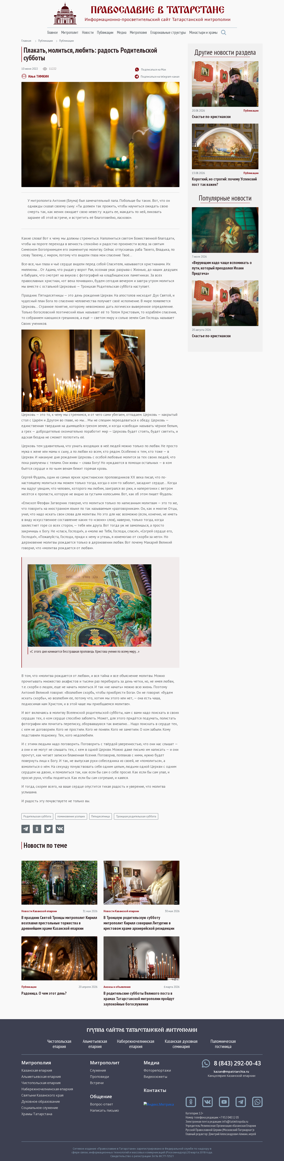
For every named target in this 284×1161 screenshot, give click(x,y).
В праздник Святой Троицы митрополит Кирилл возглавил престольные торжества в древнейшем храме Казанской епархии (59, 923)
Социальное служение (39, 1108)
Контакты (155, 1090)
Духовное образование (40, 1101)
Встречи (97, 1083)
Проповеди (99, 1077)
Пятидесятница (100, 816)
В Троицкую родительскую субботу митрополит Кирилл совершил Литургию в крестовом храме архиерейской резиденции (139, 923)
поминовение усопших (71, 816)
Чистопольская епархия (59, 1043)
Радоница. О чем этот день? (44, 993)
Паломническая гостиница (223, 1043)
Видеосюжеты (155, 1077)
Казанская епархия (36, 1070)
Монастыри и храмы (203, 32)
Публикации (105, 32)
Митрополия (138, 32)
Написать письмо (104, 1110)
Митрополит (69, 32)
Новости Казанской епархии (39, 911)
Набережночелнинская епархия (135, 1043)
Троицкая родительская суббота (136, 816)
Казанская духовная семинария (181, 1043)
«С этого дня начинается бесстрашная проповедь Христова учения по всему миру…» (85, 651)
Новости (88, 32)
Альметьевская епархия (95, 1043)
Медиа (121, 32)
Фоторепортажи (157, 1070)
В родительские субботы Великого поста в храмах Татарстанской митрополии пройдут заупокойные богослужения (139, 999)
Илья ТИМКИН (38, 76)
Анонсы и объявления (117, 987)
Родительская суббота (37, 816)
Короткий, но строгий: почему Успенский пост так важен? (224, 181)
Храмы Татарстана (36, 1114)
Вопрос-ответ (101, 1104)
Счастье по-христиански (211, 116)
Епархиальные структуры (168, 32)
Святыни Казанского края (42, 1095)
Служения (98, 1070)
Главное (52, 32)
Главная (26, 41)
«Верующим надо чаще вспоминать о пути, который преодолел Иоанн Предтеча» (222, 268)
